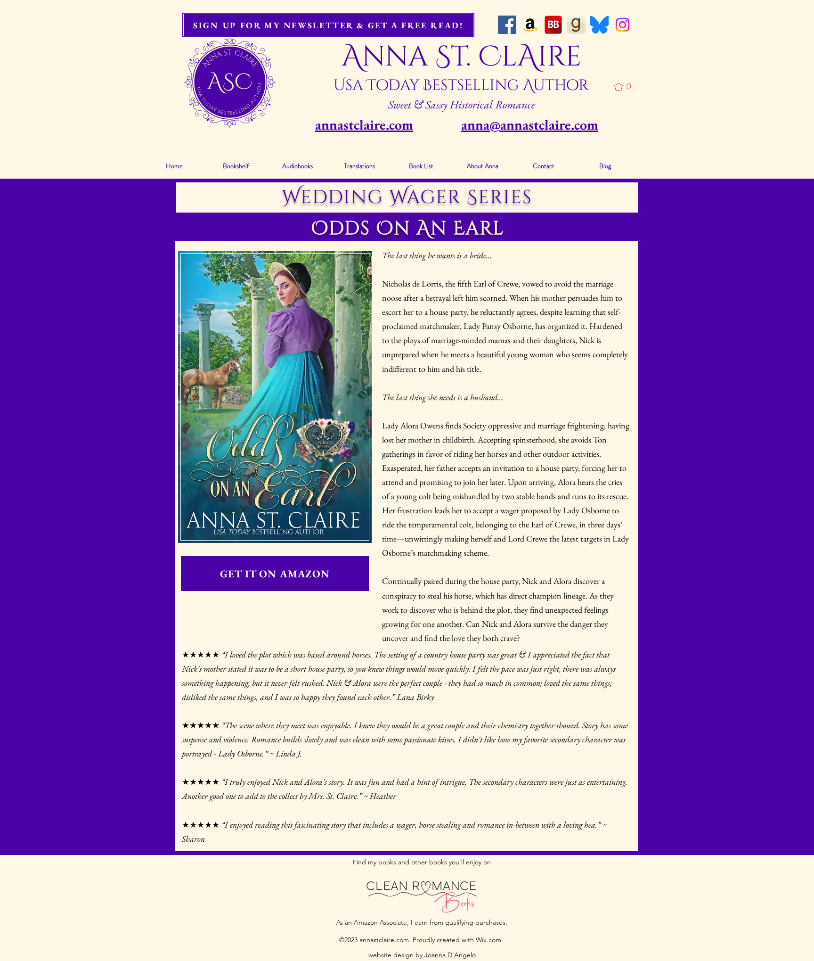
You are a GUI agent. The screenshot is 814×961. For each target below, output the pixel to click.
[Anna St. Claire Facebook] (507, 25)
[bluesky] (599, 25)
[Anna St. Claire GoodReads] (576, 25)
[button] (626, 86)
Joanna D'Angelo (450, 955)
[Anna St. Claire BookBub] (553, 25)
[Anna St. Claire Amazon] (530, 25)
